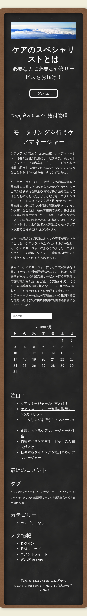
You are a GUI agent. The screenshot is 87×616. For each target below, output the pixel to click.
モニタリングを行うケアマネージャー (43, 136)
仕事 (65, 497)
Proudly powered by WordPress (43, 581)
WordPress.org (32, 559)
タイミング (65, 492)
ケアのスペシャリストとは (43, 53)
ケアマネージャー (49, 492)
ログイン (27, 543)
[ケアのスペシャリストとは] (43, 30)
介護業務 (57, 497)
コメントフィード (34, 554)
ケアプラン (33, 492)
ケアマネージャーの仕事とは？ (44, 404)
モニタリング (25, 497)
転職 (21, 502)
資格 (16, 502)
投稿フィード (31, 549)
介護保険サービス (42, 497)
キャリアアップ (19, 492)
